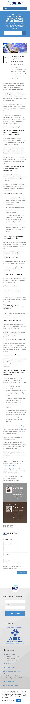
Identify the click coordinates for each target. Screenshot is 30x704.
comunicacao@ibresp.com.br (13, 671)
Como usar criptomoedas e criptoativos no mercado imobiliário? (18, 59)
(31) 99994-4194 (10, 681)
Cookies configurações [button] (8, 700)
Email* (7, 604)
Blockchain (16, 324)
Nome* (7, 599)
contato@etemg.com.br (12, 685)
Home (6, 23)
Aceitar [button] (18, 700)
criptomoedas (19, 69)
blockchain (13, 67)
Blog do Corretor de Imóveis (16, 469)
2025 (21, 65)
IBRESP (14, 65)
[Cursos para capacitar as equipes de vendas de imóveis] (9, 511)
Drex (24, 69)
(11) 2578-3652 (10, 663)
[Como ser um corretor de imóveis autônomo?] (9, 492)
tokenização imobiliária (17, 74)
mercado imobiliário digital (18, 71)
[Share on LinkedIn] (11, 527)
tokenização (7, 175)
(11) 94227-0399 (10, 667)
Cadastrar (15, 613)
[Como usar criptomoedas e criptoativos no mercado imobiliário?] (15, 53)
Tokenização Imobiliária (9, 465)
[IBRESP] (15, 3)
